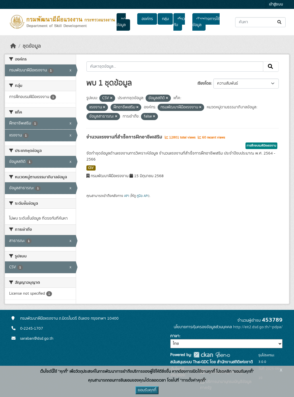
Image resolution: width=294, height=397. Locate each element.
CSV (91, 168)
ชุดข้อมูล (121, 22)
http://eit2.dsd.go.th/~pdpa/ (258, 327)
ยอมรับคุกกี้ (147, 390)
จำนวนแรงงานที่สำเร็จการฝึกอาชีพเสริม (124, 137)
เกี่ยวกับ (179, 22)
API (126, 195)
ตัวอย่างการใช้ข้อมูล (206, 22)
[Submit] (280, 22)
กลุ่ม (165, 19)
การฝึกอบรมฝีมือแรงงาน (261, 146)
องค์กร (147, 19)
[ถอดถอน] (111, 98)
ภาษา (174, 336)
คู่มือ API (142, 195)
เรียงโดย (204, 83)
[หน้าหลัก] (13, 46)
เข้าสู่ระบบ (276, 4)
